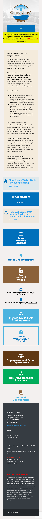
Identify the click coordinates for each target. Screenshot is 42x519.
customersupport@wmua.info (16, 426)
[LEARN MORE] (13, 186)
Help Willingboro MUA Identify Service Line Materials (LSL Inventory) (21, 214)
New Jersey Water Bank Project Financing (22, 181)
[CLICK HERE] (13, 219)
